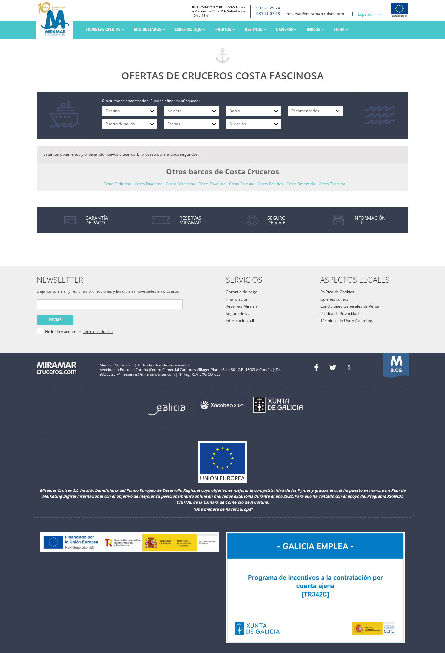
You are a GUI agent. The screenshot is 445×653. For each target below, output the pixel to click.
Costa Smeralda (300, 184)
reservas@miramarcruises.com (315, 14)
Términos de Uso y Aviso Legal (348, 320)
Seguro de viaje (240, 313)
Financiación (237, 299)
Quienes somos (334, 299)
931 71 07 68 (268, 14)
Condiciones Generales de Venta (349, 306)
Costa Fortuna (241, 184)
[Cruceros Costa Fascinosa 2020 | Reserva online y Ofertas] (56, 19)
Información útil (240, 320)
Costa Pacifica (270, 184)
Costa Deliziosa (117, 184)
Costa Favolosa (212, 184)
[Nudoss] (348, 367)
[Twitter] (332, 367)
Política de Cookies (337, 292)
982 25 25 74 (268, 8)
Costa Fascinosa (180, 184)
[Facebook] (316, 367)
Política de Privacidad (339, 313)
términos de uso (98, 331)
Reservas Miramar (242, 306)
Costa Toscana (332, 184)
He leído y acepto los (79, 332)
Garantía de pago (241, 292)
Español (365, 14)
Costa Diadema (149, 184)
